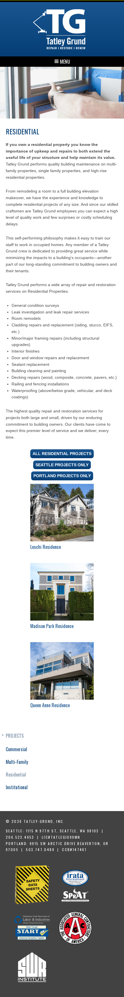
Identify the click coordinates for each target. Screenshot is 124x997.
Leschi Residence (45, 546)
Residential (16, 774)
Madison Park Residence (52, 626)
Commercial (16, 749)
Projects (15, 735)
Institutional (17, 787)
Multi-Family (17, 761)
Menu (64, 61)
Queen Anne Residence (50, 705)
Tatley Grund (59, 29)
